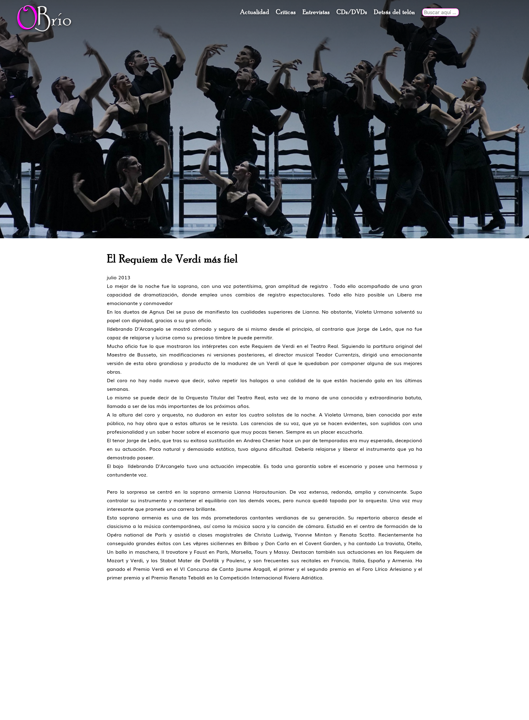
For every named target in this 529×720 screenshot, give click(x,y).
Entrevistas (316, 12)
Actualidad (254, 12)
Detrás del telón (394, 12)
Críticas (286, 12)
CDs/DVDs (351, 12)
